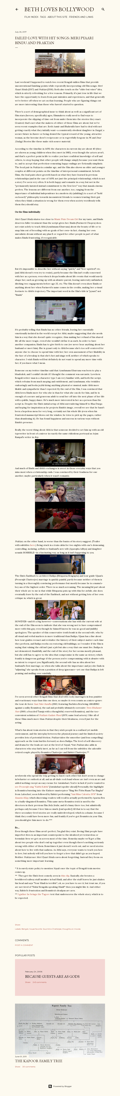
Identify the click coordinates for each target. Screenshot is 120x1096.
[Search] (103, 9)
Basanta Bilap (21, 797)
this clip (65, 875)
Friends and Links (81, 17)
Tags (43, 17)
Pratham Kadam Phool (50, 715)
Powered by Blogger (62, 1086)
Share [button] (17, 925)
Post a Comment (24, 945)
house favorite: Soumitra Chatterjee (45, 929)
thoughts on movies (71, 929)
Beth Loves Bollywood (59, 9)
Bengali (25, 929)
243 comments (39, 982)
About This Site (57, 17)
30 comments (28, 1066)
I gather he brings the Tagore (34, 894)
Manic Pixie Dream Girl (66, 219)
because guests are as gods (52, 976)
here (32, 545)
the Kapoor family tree (38, 1060)
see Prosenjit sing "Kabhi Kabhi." (32, 786)
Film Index (31, 17)
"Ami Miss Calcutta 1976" (84, 794)
